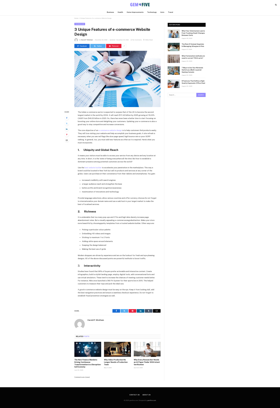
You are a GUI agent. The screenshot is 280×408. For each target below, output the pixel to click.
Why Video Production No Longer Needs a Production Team (116, 362)
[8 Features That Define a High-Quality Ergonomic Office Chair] (174, 84)
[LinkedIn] (67, 129)
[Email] (67, 140)
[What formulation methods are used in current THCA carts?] (174, 59)
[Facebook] (67, 118)
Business (110, 12)
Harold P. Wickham (87, 40)
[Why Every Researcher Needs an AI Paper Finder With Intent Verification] (147, 349)
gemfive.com (151, 400)
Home (76, 18)
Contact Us (134, 395)
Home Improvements (135, 12)
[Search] (276, 4)
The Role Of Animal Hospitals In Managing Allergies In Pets (193, 45)
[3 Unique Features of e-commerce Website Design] (117, 79)
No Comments (137, 40)
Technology (152, 12)
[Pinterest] (67, 134)
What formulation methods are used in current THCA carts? (193, 57)
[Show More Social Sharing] (124, 46)
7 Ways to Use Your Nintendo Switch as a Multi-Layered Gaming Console (192, 70)
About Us (146, 395)
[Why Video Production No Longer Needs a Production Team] (117, 349)
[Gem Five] (140, 4)
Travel (170, 12)
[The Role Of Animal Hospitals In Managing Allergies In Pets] (174, 47)
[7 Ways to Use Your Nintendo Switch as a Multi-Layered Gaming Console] (174, 70)
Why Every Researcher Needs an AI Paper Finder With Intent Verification (147, 362)
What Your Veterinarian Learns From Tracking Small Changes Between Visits (193, 33)
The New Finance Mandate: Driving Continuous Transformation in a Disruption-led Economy (87, 363)
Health (120, 12)
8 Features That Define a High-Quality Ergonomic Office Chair (193, 82)
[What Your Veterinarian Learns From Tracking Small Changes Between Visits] (174, 34)
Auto (162, 12)
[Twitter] (67, 123)
